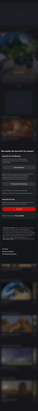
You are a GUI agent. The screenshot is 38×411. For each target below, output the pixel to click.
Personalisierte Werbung (19, 184)
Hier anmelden (19, 215)
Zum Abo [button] (19, 209)
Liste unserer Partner (8, 238)
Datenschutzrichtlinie (8, 251)
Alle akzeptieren (19, 167)
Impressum (5, 249)
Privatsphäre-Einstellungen (9, 254)
